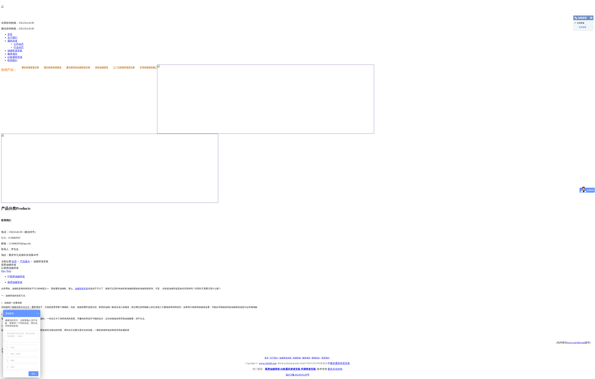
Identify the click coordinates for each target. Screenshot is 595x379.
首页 (9, 34)
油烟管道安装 (14, 50)
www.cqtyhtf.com (576, 342)
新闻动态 (316, 358)
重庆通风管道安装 (340, 363)
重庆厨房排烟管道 (52, 67)
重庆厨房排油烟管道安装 (78, 67)
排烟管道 (297, 358)
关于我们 (12, 37)
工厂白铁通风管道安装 (124, 67)
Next (8, 271)
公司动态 (19, 44)
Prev (3, 271)
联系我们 (12, 60)
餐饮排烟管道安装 (30, 67)
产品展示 (25, 261)
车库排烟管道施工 (148, 67)
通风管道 (12, 41)
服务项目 (12, 54)
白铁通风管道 (14, 57)
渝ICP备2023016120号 (297, 374)
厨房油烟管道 (101, 67)
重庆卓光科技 (335, 369)
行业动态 (19, 47)
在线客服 (582, 27)
